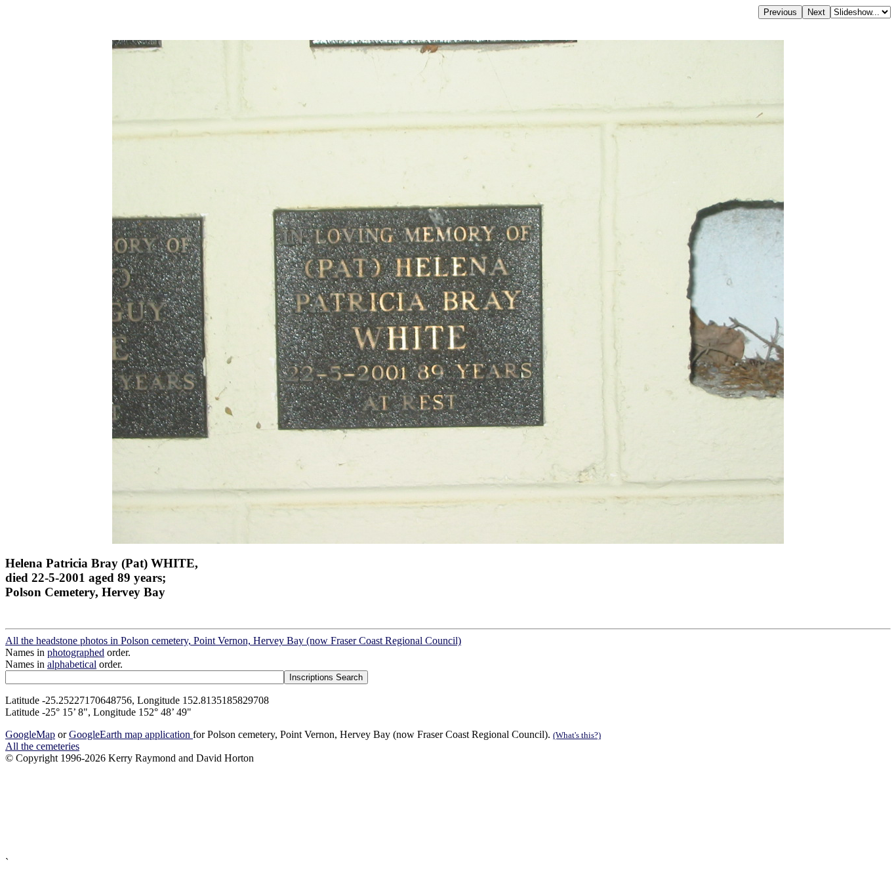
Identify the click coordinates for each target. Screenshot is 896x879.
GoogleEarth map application (131, 734)
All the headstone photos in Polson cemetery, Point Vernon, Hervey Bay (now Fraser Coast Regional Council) (233, 640)
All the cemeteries (42, 746)
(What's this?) (577, 735)
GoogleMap (30, 734)
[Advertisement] (398, 810)
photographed (75, 652)
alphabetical (71, 664)
